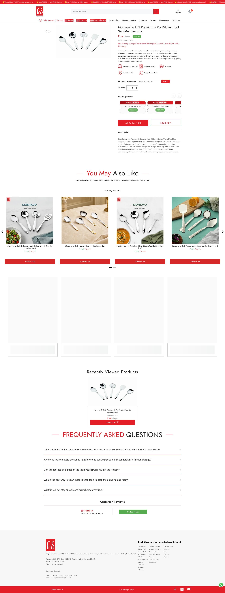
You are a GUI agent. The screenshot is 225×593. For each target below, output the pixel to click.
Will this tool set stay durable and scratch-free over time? (73, 490)
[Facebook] (175, 589)
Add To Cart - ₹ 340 (133, 123)
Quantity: (121, 88)
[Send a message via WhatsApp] (221, 584)
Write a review (133, 512)
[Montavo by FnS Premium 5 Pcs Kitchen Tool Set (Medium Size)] (112, 391)
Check (165, 81)
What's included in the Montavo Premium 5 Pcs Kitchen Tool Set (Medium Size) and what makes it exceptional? (102, 449)
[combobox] (112, 11)
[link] (32, 348)
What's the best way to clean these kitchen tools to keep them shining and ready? (86, 480)
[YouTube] (188, 589)
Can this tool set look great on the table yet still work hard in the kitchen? (82, 469)
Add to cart (111, 422)
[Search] (115, 11)
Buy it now (165, 123)
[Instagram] (182, 589)
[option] (83, 41)
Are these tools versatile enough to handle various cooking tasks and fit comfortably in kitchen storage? (97, 459)
